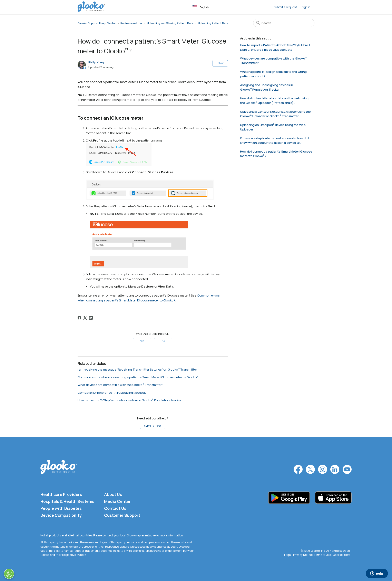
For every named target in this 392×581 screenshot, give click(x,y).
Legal (287, 555)
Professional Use (131, 23)
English (204, 7)
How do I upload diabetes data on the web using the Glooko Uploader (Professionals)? (274, 100)
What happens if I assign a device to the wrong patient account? (273, 74)
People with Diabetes (61, 508)
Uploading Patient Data (213, 23)
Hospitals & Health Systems (67, 501)
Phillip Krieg (96, 62)
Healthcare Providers (61, 494)
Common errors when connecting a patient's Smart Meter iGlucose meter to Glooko (137, 377)
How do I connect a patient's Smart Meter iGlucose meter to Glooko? (276, 153)
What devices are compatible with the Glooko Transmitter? (120, 385)
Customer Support (122, 515)
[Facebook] (79, 318)
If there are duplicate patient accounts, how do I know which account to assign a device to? (274, 140)
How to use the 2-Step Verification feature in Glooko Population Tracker (129, 400)
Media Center (117, 501)
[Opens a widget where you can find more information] (376, 574)
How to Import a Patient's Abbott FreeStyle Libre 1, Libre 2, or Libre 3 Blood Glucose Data (275, 47)
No (163, 341)
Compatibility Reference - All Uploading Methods (112, 392)
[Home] (91, 10)
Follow (220, 63)
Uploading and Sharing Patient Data (170, 23)
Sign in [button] (306, 7)
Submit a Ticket (152, 425)
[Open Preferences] (9, 574)
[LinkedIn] (91, 318)
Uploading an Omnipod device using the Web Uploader (273, 127)
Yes (142, 341)
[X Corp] (85, 318)
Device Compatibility (61, 515)
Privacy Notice (302, 555)
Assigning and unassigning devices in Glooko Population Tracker (266, 87)
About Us (113, 494)
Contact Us (115, 508)
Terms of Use (322, 555)
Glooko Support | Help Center (97, 23)
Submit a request (285, 7)
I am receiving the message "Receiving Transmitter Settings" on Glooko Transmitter (137, 369)
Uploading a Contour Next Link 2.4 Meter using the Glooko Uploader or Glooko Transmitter (275, 113)
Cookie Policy (341, 555)
